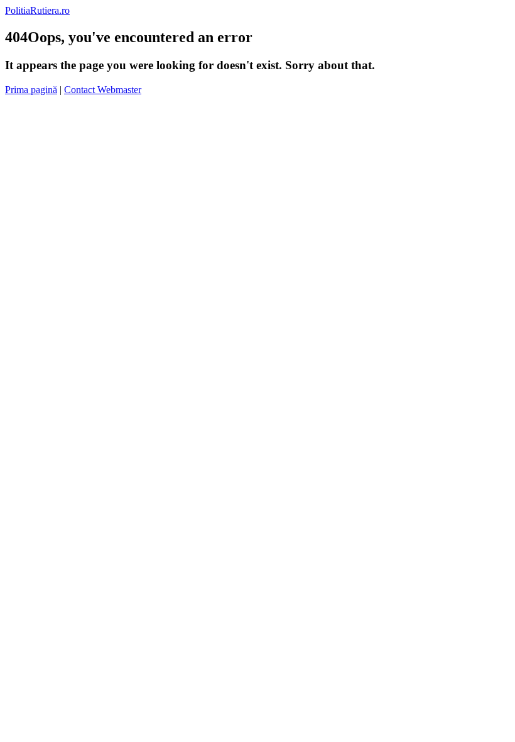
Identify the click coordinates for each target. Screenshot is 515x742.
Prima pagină (31, 89)
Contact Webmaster (102, 89)
